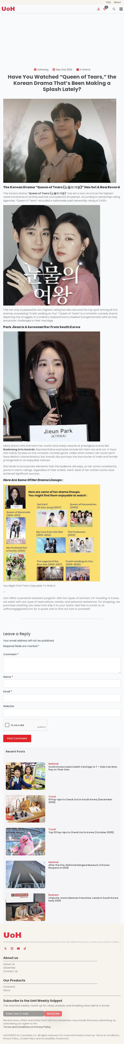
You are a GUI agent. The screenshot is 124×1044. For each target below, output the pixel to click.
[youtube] (18, 948)
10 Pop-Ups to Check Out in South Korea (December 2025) (80, 801)
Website (8, 706)
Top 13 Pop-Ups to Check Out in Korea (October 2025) (81, 832)
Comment (11, 654)
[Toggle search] (114, 9)
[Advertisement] (62, 37)
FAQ (108, 2)
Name (8, 677)
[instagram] (12, 948)
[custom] (25, 948)
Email (7, 691)
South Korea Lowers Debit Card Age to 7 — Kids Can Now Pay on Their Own (82, 768)
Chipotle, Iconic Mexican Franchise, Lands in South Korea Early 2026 (83, 899)
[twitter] (5, 948)
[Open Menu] (121, 9)
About (117, 2)
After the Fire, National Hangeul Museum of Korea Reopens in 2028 (78, 866)
